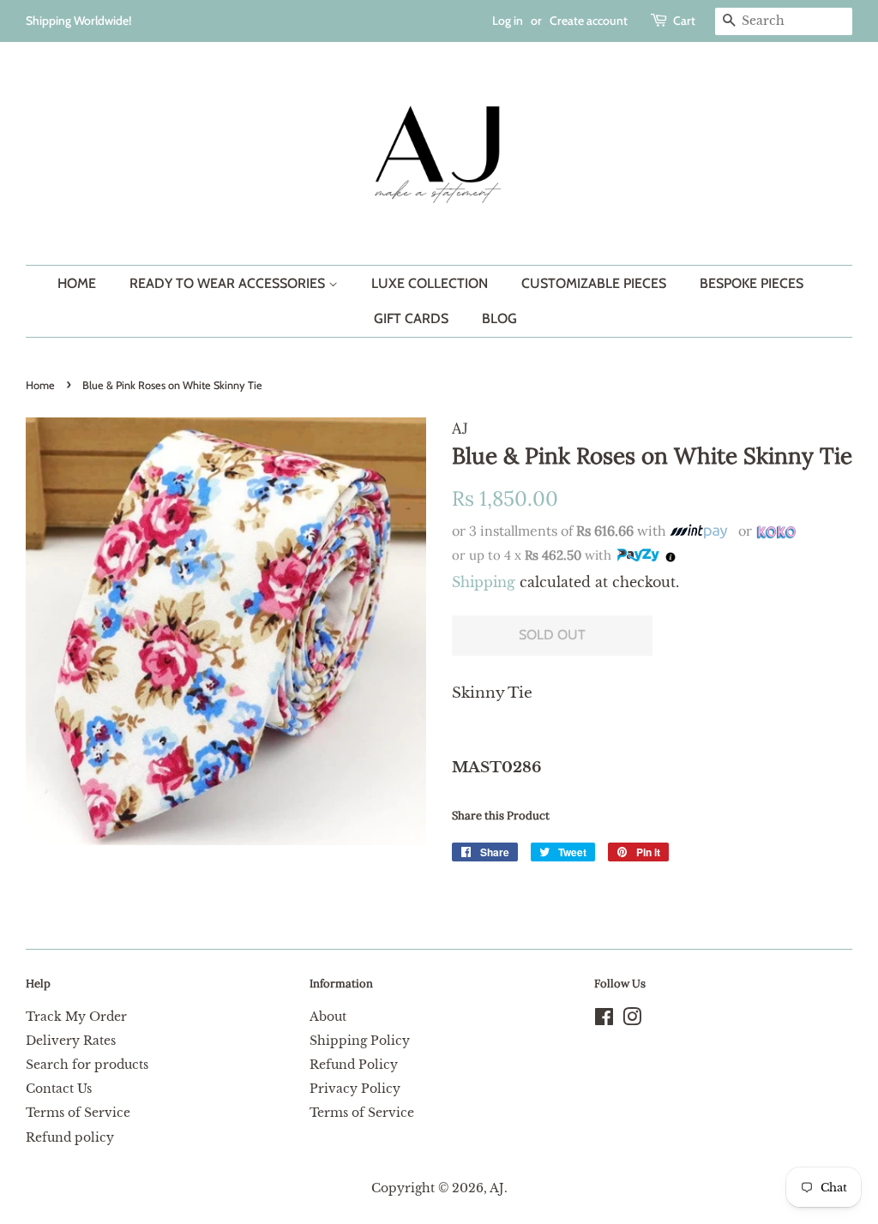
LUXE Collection (429, 283)
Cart (684, 20)
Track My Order (76, 1016)
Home (76, 283)
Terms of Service (78, 1112)
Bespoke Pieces (751, 283)
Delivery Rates (71, 1040)
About (328, 1016)
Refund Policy (354, 1064)
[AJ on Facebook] (604, 1020)
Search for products (87, 1064)
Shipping (483, 582)
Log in (507, 20)
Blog (499, 318)
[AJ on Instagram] (631, 1020)
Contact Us (59, 1088)
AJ (497, 1188)
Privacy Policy (355, 1088)
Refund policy (70, 1137)
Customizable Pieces (593, 283)
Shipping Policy (360, 1040)
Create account (589, 20)
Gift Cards (411, 318)
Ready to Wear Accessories (228, 283)
